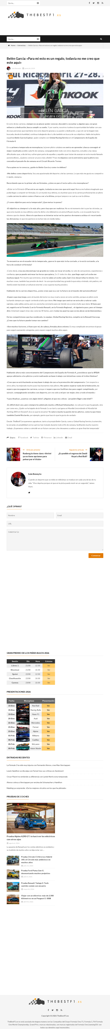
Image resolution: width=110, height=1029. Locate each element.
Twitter (36, 437)
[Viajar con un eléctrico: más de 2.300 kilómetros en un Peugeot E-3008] (13, 899)
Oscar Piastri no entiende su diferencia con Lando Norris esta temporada (37, 776)
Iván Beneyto (16, 68)
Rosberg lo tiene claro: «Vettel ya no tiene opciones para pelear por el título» (37, 456)
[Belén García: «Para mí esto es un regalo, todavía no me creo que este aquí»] (55, 95)
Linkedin (59, 437)
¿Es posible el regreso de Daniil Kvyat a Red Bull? (72, 455)
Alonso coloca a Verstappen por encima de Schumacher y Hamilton (34, 782)
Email (70, 437)
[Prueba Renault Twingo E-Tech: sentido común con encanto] (13, 887)
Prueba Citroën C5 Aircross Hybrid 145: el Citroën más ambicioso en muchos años (36, 860)
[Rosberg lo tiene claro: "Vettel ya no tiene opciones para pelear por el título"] (13, 454)
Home (13, 45)
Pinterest (48, 437)
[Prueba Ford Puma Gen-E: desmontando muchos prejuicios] (13, 874)
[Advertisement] (55, 968)
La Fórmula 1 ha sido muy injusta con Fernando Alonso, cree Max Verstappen (38, 765)
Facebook (24, 437)
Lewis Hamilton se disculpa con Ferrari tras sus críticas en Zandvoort (35, 771)
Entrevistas (22, 45)
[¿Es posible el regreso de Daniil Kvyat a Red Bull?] (96, 454)
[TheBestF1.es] (34, 14)
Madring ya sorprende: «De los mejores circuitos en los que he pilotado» (36, 788)
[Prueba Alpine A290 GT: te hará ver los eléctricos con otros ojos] (31, 818)
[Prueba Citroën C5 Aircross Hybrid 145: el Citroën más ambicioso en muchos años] (13, 861)
